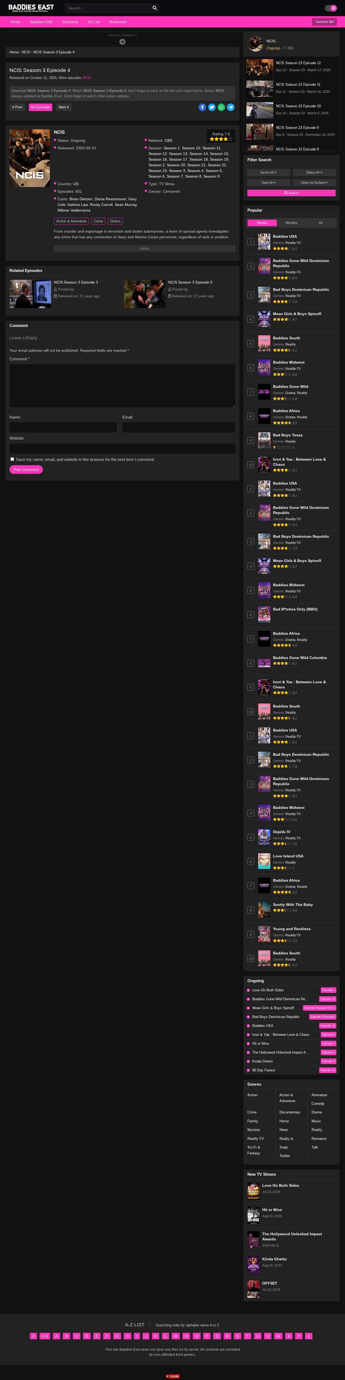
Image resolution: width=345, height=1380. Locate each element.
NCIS (87, 78)
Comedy (318, 1104)
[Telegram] (122, 42)
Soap (284, 1147)
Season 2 (157, 165)
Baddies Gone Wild (290, 387)
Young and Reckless (292, 929)
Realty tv (287, 1139)
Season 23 (158, 170)
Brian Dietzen (81, 199)
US (75, 184)
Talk (315, 1147)
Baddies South (286, 338)
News (284, 1130)
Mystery (253, 1130)
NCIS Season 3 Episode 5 (190, 282)
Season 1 (172, 148)
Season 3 (177, 170)
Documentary (290, 1112)
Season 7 (175, 176)
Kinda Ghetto (274, 1259)
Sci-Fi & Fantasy (253, 1150)
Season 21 (196, 165)
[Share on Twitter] (212, 107)
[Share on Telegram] (231, 107)
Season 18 (198, 159)
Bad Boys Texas (288, 435)
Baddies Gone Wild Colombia (300, 658)
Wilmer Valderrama (74, 210)
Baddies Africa (286, 411)
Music (316, 1121)
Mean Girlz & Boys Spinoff (297, 314)
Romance (319, 1139)
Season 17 (178, 159)
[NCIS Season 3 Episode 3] (30, 307)
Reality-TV (293, 243)
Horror (284, 1121)
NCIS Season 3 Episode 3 (76, 282)
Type (267, 183)
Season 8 (193, 176)
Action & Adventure (71, 221)
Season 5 (214, 170)
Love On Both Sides (280, 1186)
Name (14, 417)
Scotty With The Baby (293, 905)
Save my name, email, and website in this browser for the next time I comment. (85, 459)
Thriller (285, 1156)
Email (127, 417)
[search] (155, 8)
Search (293, 193)
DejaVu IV (281, 832)
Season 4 (195, 170)
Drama (115, 221)
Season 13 (178, 153)
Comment (19, 359)
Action (252, 1095)
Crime (98, 221)
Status (313, 172)
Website (16, 438)
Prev (18, 107)
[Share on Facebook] (203, 107)
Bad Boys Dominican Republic (301, 290)
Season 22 (217, 165)
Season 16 (158, 159)
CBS (168, 140)
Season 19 (219, 159)
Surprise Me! (324, 22)
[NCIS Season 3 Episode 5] (144, 307)
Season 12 (158, 153)
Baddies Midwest (289, 362)
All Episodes (40, 107)
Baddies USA (285, 236)
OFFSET (269, 1283)
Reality (290, 344)
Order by (313, 183)
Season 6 (157, 176)
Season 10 (191, 148)
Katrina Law (78, 204)
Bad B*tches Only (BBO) (295, 609)
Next (63, 107)
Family (252, 1121)
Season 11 (211, 148)
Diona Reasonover (110, 199)
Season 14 (198, 153)
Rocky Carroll (101, 204)
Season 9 (211, 176)
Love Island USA (288, 856)
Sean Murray (126, 204)
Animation (319, 1095)
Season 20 (176, 165)
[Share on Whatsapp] (222, 107)
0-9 (45, 1336)
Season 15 (219, 153)
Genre (267, 172)
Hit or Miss (272, 1210)
